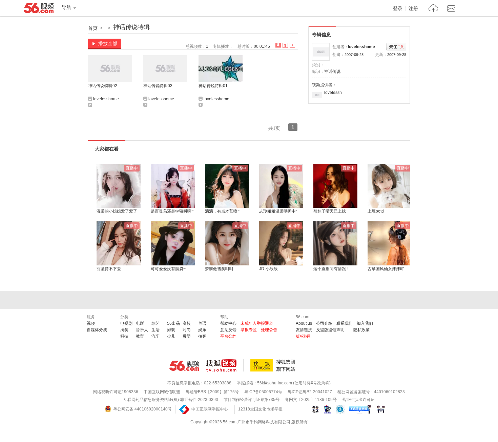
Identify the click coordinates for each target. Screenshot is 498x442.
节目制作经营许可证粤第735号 (251, 399)
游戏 (171, 329)
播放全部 (107, 43)
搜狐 (274, 365)
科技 (124, 336)
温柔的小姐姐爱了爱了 (117, 211)
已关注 (396, 47)
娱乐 (202, 329)
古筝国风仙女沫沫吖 (386, 268)
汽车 (155, 336)
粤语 (202, 323)
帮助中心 (228, 323)
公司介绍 (324, 323)
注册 (413, 8)
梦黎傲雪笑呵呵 (219, 268)
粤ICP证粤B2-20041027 (310, 391)
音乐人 (142, 329)
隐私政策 (361, 329)
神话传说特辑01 (213, 85)
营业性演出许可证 (358, 399)
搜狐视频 (225, 365)
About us (304, 323)
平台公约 (228, 336)
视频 (91, 323)
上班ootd (376, 211)
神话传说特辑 (131, 27)
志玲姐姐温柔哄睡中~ (278, 211)
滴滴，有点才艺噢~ (222, 211)
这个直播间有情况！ (331, 268)
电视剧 (126, 323)
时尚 (187, 329)
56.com (39, 9)
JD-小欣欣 (268, 268)
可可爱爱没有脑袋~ (168, 268)
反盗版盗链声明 (330, 329)
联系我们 (344, 323)
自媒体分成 (97, 329)
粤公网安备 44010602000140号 (142, 409)
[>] (433, 9)
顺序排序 (285, 45)
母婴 (187, 336)
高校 (187, 323)
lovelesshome (361, 46)
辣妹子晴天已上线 (329, 211)
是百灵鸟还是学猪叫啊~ (172, 211)
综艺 (155, 323)
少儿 (171, 336)
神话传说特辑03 (157, 85)
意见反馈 (228, 329)
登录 (397, 8)
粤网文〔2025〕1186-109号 (311, 399)
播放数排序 (292, 45)
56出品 (173, 323)
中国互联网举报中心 (209, 409)
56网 (184, 365)
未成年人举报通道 (257, 323)
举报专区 (249, 329)
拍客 (202, 336)
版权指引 (304, 336)
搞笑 (124, 329)
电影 (140, 323)
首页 (93, 28)
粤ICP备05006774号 (263, 391)
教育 (140, 336)
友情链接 (304, 329)
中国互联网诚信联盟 (162, 391)
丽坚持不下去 (109, 268)
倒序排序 (278, 45)
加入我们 (365, 323)
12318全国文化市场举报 (260, 409)
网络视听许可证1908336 (115, 391)
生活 (155, 329)
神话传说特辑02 (102, 85)
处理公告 (269, 329)
